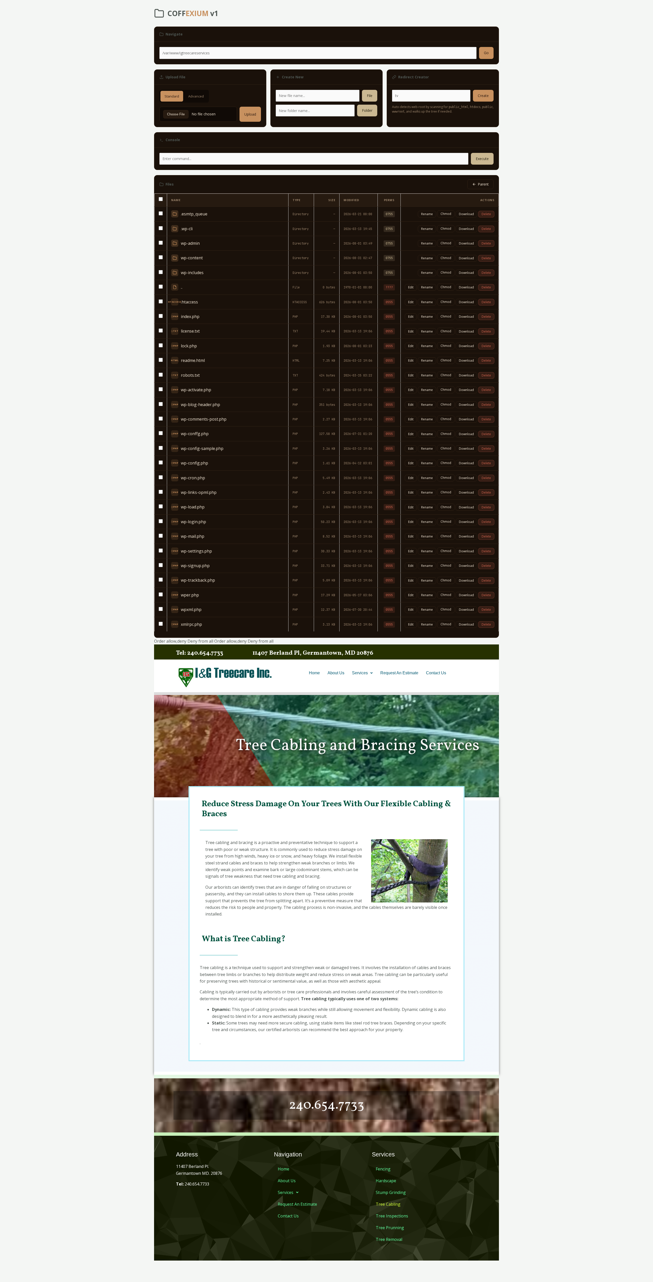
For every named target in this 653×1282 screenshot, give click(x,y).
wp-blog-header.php (200, 404)
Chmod (446, 214)
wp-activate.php (196, 390)
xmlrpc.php (191, 624)
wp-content (192, 258)
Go (486, 52)
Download (466, 214)
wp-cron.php (193, 478)
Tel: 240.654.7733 (199, 653)
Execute (482, 158)
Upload (250, 114)
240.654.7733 (192, 1184)
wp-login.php (193, 521)
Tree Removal (389, 1239)
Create (483, 95)
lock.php (189, 346)
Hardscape (386, 1180)
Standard (172, 96)
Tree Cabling (388, 1204)
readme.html (193, 360)
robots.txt (190, 375)
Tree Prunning (390, 1227)
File (369, 95)
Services (360, 673)
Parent (483, 184)
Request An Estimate (399, 673)
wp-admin (190, 243)
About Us (336, 673)
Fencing (383, 1169)
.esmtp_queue (194, 214)
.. (181, 287)
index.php (190, 316)
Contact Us (436, 673)
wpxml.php (191, 609)
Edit (410, 287)
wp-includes (192, 272)
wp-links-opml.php (199, 492)
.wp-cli (187, 228)
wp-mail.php (192, 536)
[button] (362, 673)
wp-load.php (193, 507)
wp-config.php (194, 463)
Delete (486, 214)
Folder (367, 110)
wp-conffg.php (195, 433)
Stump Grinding (391, 1192)
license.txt (190, 331)
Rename (427, 214)
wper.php (190, 595)
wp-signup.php (195, 565)
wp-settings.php (196, 551)
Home (314, 673)
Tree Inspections (392, 1216)
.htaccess (189, 302)
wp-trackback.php (198, 580)
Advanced (196, 96)
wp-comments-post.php (204, 419)
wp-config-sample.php (202, 448)
